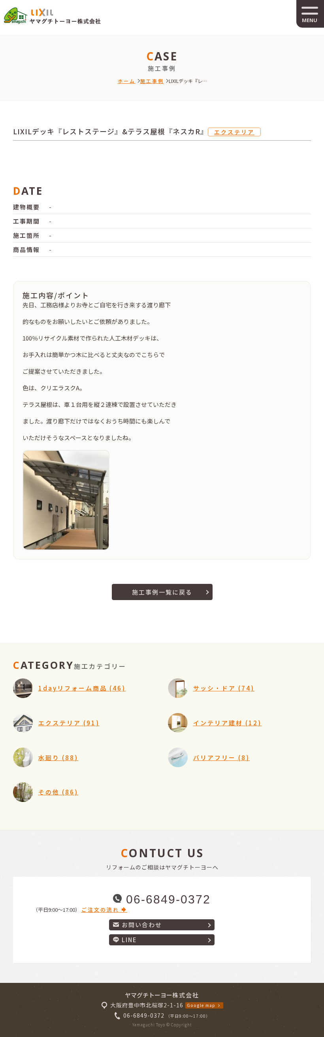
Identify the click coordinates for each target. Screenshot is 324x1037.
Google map (201, 1005)
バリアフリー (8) (221, 757)
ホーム (127, 80)
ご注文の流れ (101, 909)
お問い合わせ (142, 924)
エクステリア (234, 132)
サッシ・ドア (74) (223, 688)
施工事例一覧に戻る (162, 592)
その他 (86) (58, 792)
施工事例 (152, 80)
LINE (129, 939)
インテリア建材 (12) (227, 723)
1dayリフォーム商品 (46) (82, 688)
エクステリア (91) (69, 723)
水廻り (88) (58, 757)
